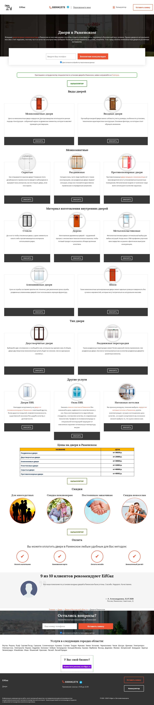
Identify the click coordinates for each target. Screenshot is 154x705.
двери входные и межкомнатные (25, 37)
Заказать (39, 141)
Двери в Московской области (76, 609)
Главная (52, 609)
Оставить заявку (143, 7)
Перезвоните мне (82, 7)
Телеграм (115, 75)
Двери (60, 609)
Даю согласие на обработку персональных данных (78, 62)
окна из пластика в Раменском (79, 407)
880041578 (58, 7)
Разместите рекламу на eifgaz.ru (77, 666)
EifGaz (5, 680)
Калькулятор (121, 7)
